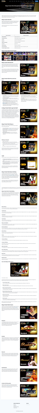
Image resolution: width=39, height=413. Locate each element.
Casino (12, 1)
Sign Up (29, 1)
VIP (24, 1)
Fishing (21, 1)
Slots (14, 1)
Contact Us (15, 405)
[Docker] (28, 404)
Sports (10, 1)
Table (16, 1)
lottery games (8, 385)
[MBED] (26, 404)
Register (37, 1)
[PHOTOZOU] (29, 404)
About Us (15, 404)
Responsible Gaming (16, 406)
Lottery (18, 1)
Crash (23, 1)
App (30, 1)
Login (26, 1)
